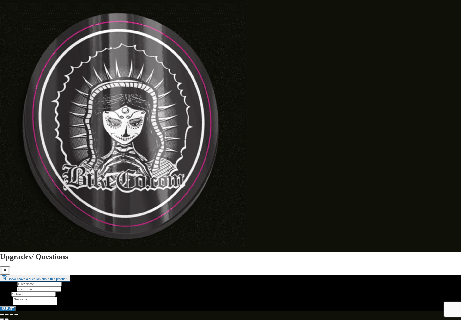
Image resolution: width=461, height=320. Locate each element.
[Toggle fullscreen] (11, 314)
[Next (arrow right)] (7, 319)
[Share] (7, 314)
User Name (8, 284)
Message (6, 304)
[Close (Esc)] (2, 314)
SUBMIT (8, 309)
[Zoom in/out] (16, 314)
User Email (8, 289)
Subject (5, 294)
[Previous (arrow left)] (2, 319)
